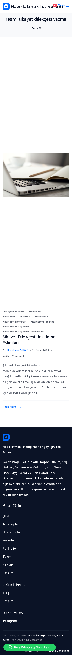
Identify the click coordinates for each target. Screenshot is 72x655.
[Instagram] (14, 505)
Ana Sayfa (10, 524)
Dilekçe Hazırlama (14, 311)
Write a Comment (13, 356)
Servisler (9, 540)
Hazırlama (35, 311)
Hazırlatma (41, 316)
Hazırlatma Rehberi (15, 321)
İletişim (8, 573)
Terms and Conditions (56, 650)
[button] (29, 647)
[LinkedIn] (19, 505)
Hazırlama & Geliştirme (17, 316)
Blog (6, 593)
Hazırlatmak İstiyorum (36, 6)
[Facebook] (4, 505)
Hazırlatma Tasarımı (43, 321)
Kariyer (8, 565)
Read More (9, 406)
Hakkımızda (11, 532)
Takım (7, 556)
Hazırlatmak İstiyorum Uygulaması (23, 331)
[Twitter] (9, 505)
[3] (36, 305)
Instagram (10, 621)
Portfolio (9, 548)
